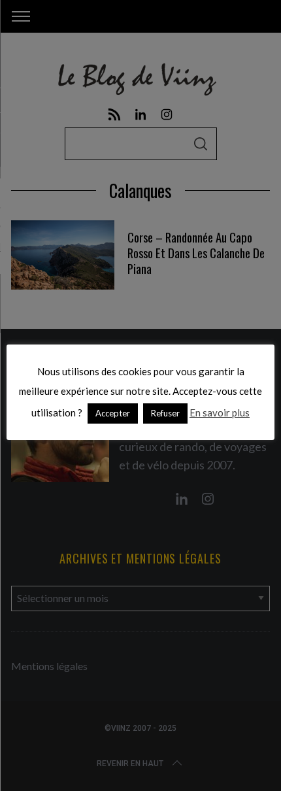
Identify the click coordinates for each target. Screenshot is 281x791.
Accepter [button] (112, 413)
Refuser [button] (165, 413)
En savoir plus (220, 412)
